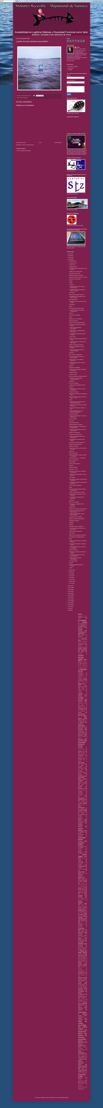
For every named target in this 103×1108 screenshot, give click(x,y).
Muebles (79, 907)
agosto (71, 570)
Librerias (83, 878)
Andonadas (84, 638)
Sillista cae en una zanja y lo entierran (77, 535)
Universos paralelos (73, 414)
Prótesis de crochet (73, 320)
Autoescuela (80, 652)
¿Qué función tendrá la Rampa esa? (77, 442)
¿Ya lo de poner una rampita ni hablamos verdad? (76, 379)
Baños (85, 659)
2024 (69, 257)
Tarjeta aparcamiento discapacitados (81, 1052)
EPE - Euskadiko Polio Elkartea (24, 150)
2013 (69, 602)
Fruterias (83, 800)
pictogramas (80, 946)
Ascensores (80, 644)
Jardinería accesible (73, 446)
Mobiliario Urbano (80, 902)
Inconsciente (72, 292)
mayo (70, 575)
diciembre (71, 261)
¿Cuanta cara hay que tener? (75, 434)
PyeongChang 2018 (82, 973)
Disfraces (80, 739)
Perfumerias (83, 936)
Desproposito (80, 730)
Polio (85, 954)
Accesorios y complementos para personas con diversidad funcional (82, 628)
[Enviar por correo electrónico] (36, 95)
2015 (69, 599)
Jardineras (71, 451)
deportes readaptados (81, 724)
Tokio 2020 (84, 1067)
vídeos (85, 1082)
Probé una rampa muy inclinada (76, 344)
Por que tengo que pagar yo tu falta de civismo (82, 960)
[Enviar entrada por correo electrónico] (34, 95)
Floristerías (80, 795)
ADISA (83, 634)
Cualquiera (71, 500)
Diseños (79, 737)
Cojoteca (80, 690)
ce (82, 682)
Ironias (84, 855)
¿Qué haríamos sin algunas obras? (77, 537)
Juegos (79, 859)
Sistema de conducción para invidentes (77, 508)
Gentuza (79, 802)
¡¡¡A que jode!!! (72, 336)
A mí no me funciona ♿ (74, 315)
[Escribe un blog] (38, 95)
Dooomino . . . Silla (73, 469)
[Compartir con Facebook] (41, 95)
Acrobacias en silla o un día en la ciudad (78, 277)
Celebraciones (81, 683)
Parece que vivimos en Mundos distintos (78, 376)
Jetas (85, 856)
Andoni (78, 47)
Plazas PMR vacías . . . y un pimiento (77, 458)
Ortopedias (80, 924)
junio (70, 574)
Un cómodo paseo (73, 561)
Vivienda (82, 1083)
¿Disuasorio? (72, 304)
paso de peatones (24, 97)
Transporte (81, 1070)
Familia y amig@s (81, 789)
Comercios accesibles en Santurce (82, 699)
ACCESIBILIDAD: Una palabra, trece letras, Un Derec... (77, 297)
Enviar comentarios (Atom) (28, 144)
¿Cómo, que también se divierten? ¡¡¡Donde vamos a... (76, 350)
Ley (84, 869)
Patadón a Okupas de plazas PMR (76, 518)
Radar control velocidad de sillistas (76, 322)
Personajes (82, 941)
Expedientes (81, 788)
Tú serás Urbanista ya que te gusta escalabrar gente (76, 555)
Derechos (80, 729)
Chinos (82, 687)
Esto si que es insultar (74, 502)
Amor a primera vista (73, 460)
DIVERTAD (80, 747)
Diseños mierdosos (73, 467)
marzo (70, 579)
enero (70, 583)
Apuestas (80, 641)
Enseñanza (80, 766)
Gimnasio (85, 802)
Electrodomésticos (81, 754)
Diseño (84, 736)
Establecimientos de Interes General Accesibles (82, 773)
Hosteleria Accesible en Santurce (82, 826)
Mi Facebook (71, 68)
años (83, 640)
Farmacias (80, 791)
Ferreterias (80, 792)
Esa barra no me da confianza (75, 516)
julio (70, 572)
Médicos (82, 899)
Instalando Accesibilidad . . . (75, 367)
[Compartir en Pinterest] (43, 95)
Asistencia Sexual (81, 647)
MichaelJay (52, 1097)
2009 (69, 610)
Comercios (80, 696)
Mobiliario (80, 900)
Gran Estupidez (83, 803)
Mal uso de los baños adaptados (82, 894)
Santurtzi (80, 1007)
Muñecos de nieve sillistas (75, 279)
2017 (69, 595)
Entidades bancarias (82, 767)
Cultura (79, 712)
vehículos (80, 1078)
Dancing (71, 562)
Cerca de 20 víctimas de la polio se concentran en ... (76, 311)
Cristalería (85, 709)
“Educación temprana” (74, 422)
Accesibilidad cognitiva (82, 623)
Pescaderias (80, 945)
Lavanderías (80, 863)
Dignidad (80, 735)
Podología (80, 954)
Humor (80, 828)
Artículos (84, 643)
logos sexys (82, 888)
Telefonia (80, 1057)
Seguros (79, 1010)
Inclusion (81, 843)
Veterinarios (80, 1080)
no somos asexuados (82, 914)
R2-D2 (70, 538)
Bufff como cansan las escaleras (76, 275)
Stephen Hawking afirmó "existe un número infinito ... (76, 514)
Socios (84, 1041)
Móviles (84, 906)
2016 (69, 597)
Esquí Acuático (72, 461)
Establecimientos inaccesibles (82, 776)
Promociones (80, 969)
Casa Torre (84, 680)
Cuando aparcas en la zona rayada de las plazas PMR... (77, 427)
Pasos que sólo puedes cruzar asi (76, 294)
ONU (83, 921)
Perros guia (82, 938)
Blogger (66, 1097)
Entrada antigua (58, 142)
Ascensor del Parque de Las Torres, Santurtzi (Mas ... (77, 287)
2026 (69, 253)
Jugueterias (80, 860)
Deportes (82, 722)
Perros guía (84, 939)
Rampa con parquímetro (74, 432)
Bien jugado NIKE (73, 299)
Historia (80, 820)
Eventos (80, 787)
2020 (69, 589)
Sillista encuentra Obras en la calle (76, 492)
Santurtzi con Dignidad (73, 66)
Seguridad (80, 1009)
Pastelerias (80, 934)
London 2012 (81, 889)
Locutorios (82, 885)
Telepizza (85, 1057)
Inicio (40, 142)
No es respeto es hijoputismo (75, 354)
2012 (69, 604)
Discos (79, 736)
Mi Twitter (70, 69)
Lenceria (79, 869)
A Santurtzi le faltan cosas (82, 617)
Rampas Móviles (82, 979)
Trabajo (82, 1068)
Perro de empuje (73, 418)
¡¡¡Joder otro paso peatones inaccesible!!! (75, 328)
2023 (69, 259)
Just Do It (71, 313)
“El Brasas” (71, 284)
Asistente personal (82, 648)
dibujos (79, 732)
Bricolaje (79, 665)
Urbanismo (82, 1075)
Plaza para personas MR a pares (76, 308)
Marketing (80, 896)
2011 (69, 606)
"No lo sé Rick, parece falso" (75, 485)
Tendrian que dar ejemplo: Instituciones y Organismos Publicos (82, 1062)
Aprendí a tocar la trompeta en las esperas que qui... (76, 511)
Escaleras (80, 770)
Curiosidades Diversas (81, 714)
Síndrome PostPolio (80, 1029)
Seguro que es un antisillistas (75, 318)
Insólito (85, 853)
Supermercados (81, 1049)
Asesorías (80, 645)
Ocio (86, 920)
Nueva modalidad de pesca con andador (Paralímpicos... (76, 411)
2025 (69, 255)
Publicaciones (81, 972)
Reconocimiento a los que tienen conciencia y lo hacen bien (82, 986)
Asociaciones (84, 649)
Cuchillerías (82, 711)
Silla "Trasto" (72, 533)
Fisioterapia (80, 793)
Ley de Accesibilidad (82, 871)
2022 (69, 585)
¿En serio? (71, 420)
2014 (69, 600)
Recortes (80, 988)
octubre (71, 264)
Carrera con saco (73, 374)
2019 (69, 591)
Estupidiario (80, 785)
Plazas (85, 949)
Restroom (71, 465)
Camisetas (83, 669)
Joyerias (83, 858)
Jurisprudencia (81, 862)
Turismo (80, 1071)
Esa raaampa (72, 477)
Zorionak (80, 1088)
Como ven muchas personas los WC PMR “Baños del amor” (77, 402)
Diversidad (81, 740)
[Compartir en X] (40, 95)
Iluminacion (80, 836)
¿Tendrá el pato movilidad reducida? (77, 385)
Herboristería (80, 817)
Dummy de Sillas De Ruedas (75, 531)
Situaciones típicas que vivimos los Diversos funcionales (82, 1035)
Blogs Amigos (82, 663)
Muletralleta (71, 381)
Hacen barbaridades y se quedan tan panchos (82, 808)
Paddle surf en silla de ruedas (75, 271)
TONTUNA (71, 352)
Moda (79, 904)
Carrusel (71, 524)
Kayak (70, 487)
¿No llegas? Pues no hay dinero (76, 526)
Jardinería (71, 522)
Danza (70, 306)
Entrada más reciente (21, 142)
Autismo (82, 651)
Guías (83, 804)
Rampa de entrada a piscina (75, 444)
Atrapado (71, 365)
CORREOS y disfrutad (74, 520)
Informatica (80, 850)
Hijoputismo (80, 818)
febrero (71, 581)
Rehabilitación (80, 995)
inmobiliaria (80, 853)
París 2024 (84, 929)
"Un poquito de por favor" (74, 273)
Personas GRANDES (81, 943)
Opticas (79, 922)
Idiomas (85, 830)
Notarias (79, 916)
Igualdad (82, 832)
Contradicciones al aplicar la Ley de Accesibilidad (82, 707)
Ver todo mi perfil (70, 60)
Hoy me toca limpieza (74, 383)
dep (86, 721)
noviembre (71, 263)
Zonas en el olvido (82, 1087)
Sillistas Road (72, 507)
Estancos (83, 784)
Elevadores (80, 755)
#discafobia (80, 616)
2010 (69, 608)
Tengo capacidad (82, 1066)
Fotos (85, 799)
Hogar (79, 821)
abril (70, 577)
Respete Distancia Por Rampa (75, 424)
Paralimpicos (81, 928)
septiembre (72, 266)
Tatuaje (70, 281)
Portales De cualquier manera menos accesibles (82, 964)
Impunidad (81, 838)
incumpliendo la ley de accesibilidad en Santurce (82, 848)
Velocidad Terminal (73, 549)
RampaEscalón (81, 977)
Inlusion (80, 851)
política (82, 955)
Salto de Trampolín (73, 453)
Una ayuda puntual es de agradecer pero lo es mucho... (77, 290)
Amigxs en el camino (82, 637)
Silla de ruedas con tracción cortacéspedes (75, 558)
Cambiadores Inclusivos (82, 667)
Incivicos (80, 841)
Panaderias (80, 925)
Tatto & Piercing (81, 1055)
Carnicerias (80, 675)
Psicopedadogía (81, 970)
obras (79, 918)
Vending (79, 1079)
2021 (69, 587)
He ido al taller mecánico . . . (75, 463)
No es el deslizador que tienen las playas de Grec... (76, 357)
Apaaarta (71, 386)
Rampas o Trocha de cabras (82, 982)
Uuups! (70, 282)
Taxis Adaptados (81, 1056)
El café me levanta (73, 372)
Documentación (81, 748)
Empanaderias (81, 757)
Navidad (80, 910)
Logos (85, 887)
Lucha (85, 891)
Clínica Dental (81, 689)
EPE (82, 769)
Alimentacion (80, 636)
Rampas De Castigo (73, 391)
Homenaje (84, 821)
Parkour (71, 567)
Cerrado (85, 686)
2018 (69, 593)
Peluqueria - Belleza (82, 935)
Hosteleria (80, 822)
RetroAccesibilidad (82, 996)
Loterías (79, 891)
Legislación (80, 867)
